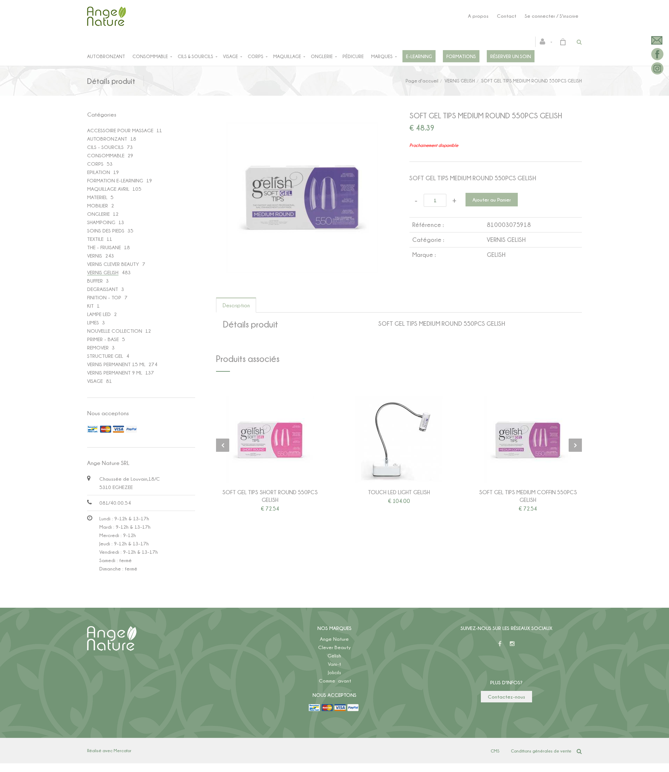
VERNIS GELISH (460, 80)
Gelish (334, 655)
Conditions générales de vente (541, 750)
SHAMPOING (101, 222)
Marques (382, 56)
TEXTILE (95, 239)
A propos (478, 15)
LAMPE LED (99, 314)
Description (236, 305)
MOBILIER (97, 205)
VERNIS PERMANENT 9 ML (114, 372)
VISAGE (95, 381)
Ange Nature (334, 638)
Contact (506, 15)
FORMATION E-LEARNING (115, 180)
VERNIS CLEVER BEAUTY (113, 264)
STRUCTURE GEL (105, 356)
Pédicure (353, 56)
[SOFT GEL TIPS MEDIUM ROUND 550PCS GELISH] (302, 126)
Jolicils (334, 672)
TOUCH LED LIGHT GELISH (399, 492)
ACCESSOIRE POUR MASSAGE (120, 130)
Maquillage (287, 56)
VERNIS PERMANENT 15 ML (116, 364)
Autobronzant (106, 56)
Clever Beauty (334, 647)
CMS (495, 750)
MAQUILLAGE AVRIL (108, 188)
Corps (255, 56)
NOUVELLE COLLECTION (114, 330)
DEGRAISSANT (102, 289)
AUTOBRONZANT (107, 138)
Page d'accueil (422, 80)
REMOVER (98, 347)
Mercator (122, 750)
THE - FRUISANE (104, 247)
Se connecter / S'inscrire (551, 15)
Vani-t (334, 664)
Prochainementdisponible (273, 440)
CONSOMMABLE (105, 155)
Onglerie (322, 56)
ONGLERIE (98, 213)
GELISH (496, 254)
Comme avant (335, 680)
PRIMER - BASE (103, 339)
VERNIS (94, 255)
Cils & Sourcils (195, 56)
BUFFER (95, 280)
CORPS (95, 163)
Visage (230, 56)
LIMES (93, 322)
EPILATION (98, 172)
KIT (90, 305)
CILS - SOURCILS (105, 147)
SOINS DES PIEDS (105, 230)
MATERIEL (97, 197)
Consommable (150, 56)
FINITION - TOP (104, 297)
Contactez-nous (506, 696)
